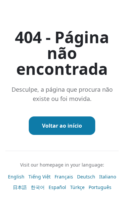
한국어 (38, 187)
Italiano (107, 176)
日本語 (20, 187)
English (16, 176)
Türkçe (77, 187)
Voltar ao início (62, 125)
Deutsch (86, 176)
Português (100, 187)
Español (57, 187)
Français (64, 176)
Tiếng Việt (39, 176)
